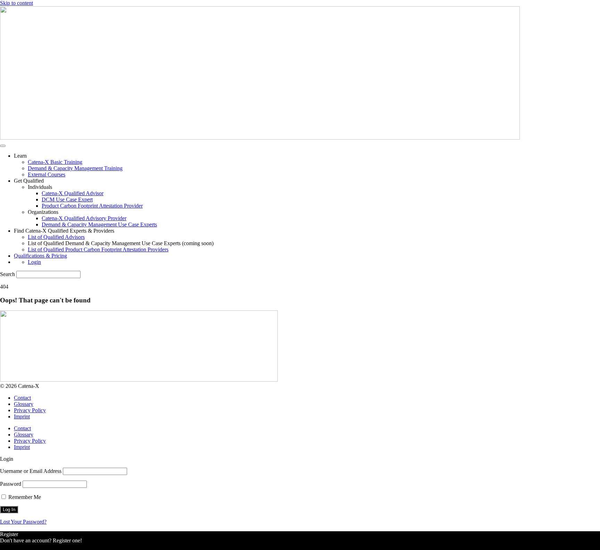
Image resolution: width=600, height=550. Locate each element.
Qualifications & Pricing (40, 256)
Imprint (22, 416)
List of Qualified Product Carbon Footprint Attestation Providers (98, 249)
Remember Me (24, 497)
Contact (22, 398)
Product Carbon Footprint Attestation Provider (92, 206)
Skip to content (16, 3)
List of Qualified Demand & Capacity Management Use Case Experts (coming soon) (121, 243)
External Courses (46, 174)
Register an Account (22, 547)
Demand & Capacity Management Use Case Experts (99, 224)
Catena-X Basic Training (55, 162)
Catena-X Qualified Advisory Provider (84, 218)
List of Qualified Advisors (56, 237)
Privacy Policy (30, 410)
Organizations (43, 212)
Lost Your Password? (23, 522)
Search (7, 274)
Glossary (23, 404)
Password (10, 484)
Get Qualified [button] (29, 181)
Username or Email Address (30, 471)
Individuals (40, 187)
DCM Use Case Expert (67, 199)
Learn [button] (20, 156)
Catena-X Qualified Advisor (72, 193)
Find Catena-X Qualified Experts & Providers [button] (64, 231)
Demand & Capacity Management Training (75, 168)
